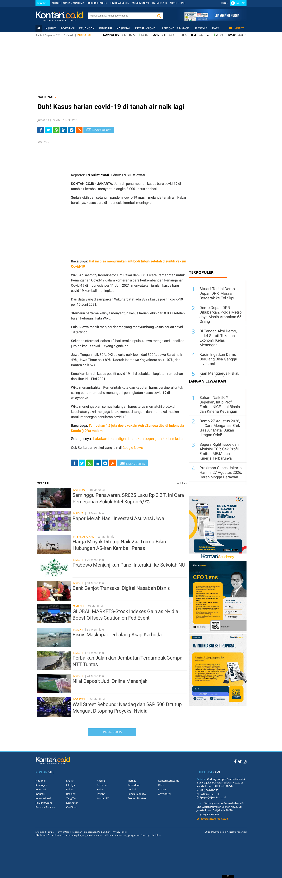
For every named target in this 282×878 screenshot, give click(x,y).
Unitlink (132, 789)
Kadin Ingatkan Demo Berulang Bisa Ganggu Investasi (218, 359)
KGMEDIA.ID (160, 3)
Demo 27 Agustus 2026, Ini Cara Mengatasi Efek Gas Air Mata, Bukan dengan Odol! (220, 428)
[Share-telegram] (71, 130)
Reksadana (134, 785)
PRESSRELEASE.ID (97, 3)
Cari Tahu (71, 807)
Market (132, 780)
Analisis (101, 780)
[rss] (79, 130)
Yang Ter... (72, 798)
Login (224, 3)
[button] (159, 15)
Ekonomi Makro (137, 798)
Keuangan (87, 28)
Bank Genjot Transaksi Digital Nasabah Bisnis (121, 588)
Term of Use (62, 831)
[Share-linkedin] (63, 130)
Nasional (123, 28)
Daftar (240, 3)
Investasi (67, 28)
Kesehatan (72, 802)
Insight (78, 513)
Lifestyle (201, 28)
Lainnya (239, 28)
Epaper (41, 3)
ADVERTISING (177, 3)
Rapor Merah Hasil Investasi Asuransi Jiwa (118, 518)
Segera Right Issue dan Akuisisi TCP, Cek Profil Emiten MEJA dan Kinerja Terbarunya (219, 451)
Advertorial (164, 794)
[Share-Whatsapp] (56, 130)
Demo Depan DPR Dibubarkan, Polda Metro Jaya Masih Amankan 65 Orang (221, 314)
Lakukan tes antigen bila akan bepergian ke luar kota (138, 438)
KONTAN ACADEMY (73, 3)
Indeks (181, 483)
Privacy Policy (119, 831)
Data (215, 28)
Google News (132, 448)
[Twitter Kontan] (240, 761)
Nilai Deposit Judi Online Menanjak (110, 681)
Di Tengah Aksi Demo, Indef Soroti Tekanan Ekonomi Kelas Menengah (218, 338)
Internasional (146, 28)
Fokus (69, 789)
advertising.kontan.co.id (213, 818)
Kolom (100, 789)
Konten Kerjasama (168, 780)
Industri (105, 28)
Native (162, 789)
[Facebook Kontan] (235, 761)
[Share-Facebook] (40, 130)
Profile (50, 831)
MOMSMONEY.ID (141, 3)
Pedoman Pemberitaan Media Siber (91, 831)
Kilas (160, 785)
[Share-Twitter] (48, 130)
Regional (71, 794)
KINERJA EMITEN (119, 3)
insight (50, 28)
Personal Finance (175, 28)
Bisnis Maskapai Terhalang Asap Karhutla (117, 634)
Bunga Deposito (137, 794)
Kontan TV (103, 798)
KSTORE (56, 3)
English (78, 606)
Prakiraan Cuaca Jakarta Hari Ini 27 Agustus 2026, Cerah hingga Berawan (221, 472)
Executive (102, 785)
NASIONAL (45, 97)
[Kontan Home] (38, 28)
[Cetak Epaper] (212, 20)
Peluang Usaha (43, 802)
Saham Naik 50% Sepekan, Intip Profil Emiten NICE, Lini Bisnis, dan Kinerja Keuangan (220, 404)
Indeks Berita (112, 731)
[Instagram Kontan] (245, 761)
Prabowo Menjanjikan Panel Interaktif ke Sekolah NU (129, 565)
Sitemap (39, 831)
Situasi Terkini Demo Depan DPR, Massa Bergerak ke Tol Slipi (217, 293)
